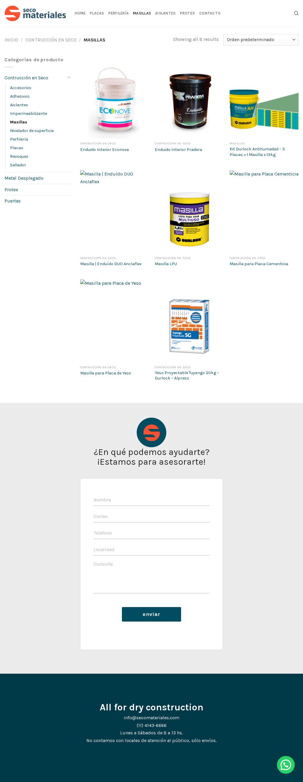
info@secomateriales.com (151, 717)
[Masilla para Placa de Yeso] (114, 320)
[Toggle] (69, 77)
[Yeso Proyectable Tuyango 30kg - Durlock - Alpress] (189, 320)
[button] (286, 765)
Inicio (11, 40)
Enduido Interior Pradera (178, 149)
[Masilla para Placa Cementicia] (264, 211)
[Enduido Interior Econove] (114, 97)
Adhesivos (20, 96)
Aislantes (165, 13)
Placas (97, 13)
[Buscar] (296, 13)
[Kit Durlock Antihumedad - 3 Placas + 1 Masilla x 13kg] (264, 97)
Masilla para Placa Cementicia (259, 263)
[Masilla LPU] (189, 211)
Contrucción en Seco (51, 40)
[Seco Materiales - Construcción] (35, 13)
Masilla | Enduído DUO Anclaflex (110, 263)
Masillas (142, 13)
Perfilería (118, 13)
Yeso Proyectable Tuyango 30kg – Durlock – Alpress (187, 375)
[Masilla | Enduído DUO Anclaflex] (114, 211)
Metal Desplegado (23, 178)
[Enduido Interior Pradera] (189, 97)
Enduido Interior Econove (104, 149)
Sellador (18, 165)
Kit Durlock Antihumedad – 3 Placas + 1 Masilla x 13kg (257, 152)
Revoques (19, 156)
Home (80, 13)
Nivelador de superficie (32, 130)
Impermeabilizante (28, 113)
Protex (187, 13)
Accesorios (20, 87)
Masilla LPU (166, 263)
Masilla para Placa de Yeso (105, 373)
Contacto (209, 13)
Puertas (12, 201)
